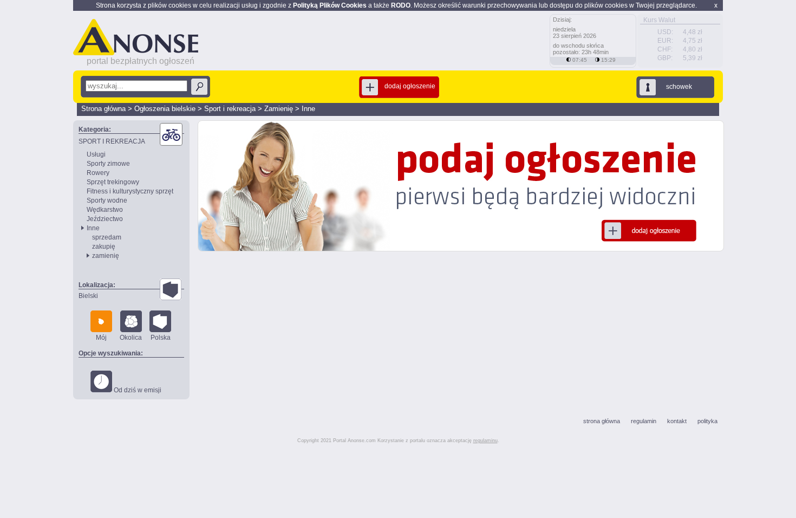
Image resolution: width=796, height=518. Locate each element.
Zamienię (278, 109)
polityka (707, 421)
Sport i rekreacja (230, 109)
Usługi (96, 154)
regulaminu (485, 440)
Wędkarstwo (105, 209)
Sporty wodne (107, 200)
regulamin (643, 421)
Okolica (131, 337)
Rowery (98, 173)
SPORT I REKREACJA (112, 141)
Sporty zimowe (108, 163)
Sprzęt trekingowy (113, 182)
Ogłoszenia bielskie (164, 109)
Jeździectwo (105, 219)
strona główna (601, 421)
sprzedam (106, 237)
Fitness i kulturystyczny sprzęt (130, 191)
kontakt (677, 421)
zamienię (105, 256)
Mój (101, 337)
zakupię (103, 246)
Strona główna (103, 109)
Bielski (88, 296)
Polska (161, 337)
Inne (308, 109)
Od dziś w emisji (136, 390)
